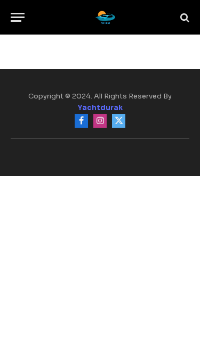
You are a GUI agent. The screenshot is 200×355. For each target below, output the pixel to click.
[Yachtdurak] (105, 17)
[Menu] (18, 17)
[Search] (183, 17)
